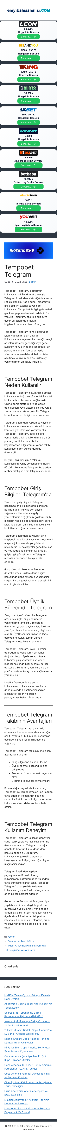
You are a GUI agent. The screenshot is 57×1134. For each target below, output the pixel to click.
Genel (11, 936)
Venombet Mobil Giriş (21, 941)
